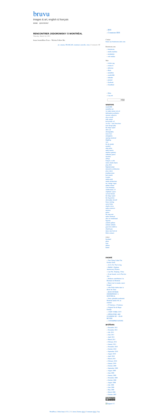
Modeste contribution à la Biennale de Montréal (115, 279)
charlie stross (110, 206)
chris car (108, 130)
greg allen (109, 165)
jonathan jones (110, 173)
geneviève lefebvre (111, 227)
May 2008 (111, 390)
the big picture (110, 198)
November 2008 (113, 378)
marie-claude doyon (112, 163)
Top (98, 412)
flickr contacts (110, 233)
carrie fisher (109, 204)
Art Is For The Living (115, 265)
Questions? (44, 23)
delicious (110, 68)
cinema (62, 45)
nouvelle (83, 45)
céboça (108, 158)
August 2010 (112, 354)
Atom (74, 412)
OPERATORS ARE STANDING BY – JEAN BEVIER (114, 316)
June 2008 (111, 387)
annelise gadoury (111, 152)
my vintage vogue (111, 183)
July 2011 (111, 332)
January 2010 (112, 363)
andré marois (110, 150)
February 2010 (112, 361)
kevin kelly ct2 (110, 121)
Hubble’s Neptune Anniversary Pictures (113, 268)
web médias (111, 56)
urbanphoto (109, 136)
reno (107, 243)
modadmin (111, 54)
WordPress (53, 412)
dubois (108, 245)
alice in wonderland (112, 218)
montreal (77, 45)
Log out (110, 95)
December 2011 (113, 327)
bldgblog (108, 140)
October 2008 (112, 380)
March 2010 (111, 359)
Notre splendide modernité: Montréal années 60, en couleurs (116, 300)
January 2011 (112, 344)
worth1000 (111, 75)
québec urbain (110, 185)
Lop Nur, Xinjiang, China (116, 272)
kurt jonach (109, 175)
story (88, 45)
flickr (109, 70)
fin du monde (110, 144)
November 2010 (113, 347)
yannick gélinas (110, 223)
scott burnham (110, 187)
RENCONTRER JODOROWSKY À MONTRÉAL (57, 33)
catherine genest (110, 154)
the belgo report (110, 127)
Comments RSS (114, 32)
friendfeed (111, 85)
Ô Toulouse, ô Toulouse (115, 305)
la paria (108, 177)
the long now (110, 214)
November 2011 (113, 330)
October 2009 (112, 366)
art (58, 45)
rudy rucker (109, 119)
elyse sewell (109, 117)
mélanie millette (110, 225)
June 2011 (111, 335)
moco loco (109, 134)
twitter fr (110, 65)
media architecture (111, 181)
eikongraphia (110, 132)
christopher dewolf (111, 200)
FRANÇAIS (69, 45)
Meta (109, 93)
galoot (107, 212)
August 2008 (112, 382)
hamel (107, 247)
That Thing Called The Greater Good (114, 261)
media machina (112, 52)
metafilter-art (110, 109)
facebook (110, 82)
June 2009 (111, 373)
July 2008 (111, 385)
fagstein (108, 220)
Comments (91, 412)
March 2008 (111, 392)
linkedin (110, 77)
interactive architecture (113, 169)
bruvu (41, 13)
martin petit (109, 179)
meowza (108, 210)
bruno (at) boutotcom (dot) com (115, 42)
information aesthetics (112, 113)
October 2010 (112, 349)
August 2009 (112, 370)
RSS (109, 29)
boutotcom (111, 49)
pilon (107, 241)
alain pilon (109, 148)
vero (107, 142)
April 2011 (111, 337)
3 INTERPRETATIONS (115, 321)
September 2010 (113, 351)
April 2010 (111, 356)
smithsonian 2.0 (110, 189)
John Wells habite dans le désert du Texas (115, 288)
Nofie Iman (61, 412)
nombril (108, 146)
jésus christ (109, 171)
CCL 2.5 (68, 412)
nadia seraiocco (110, 208)
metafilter (111, 73)
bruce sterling (110, 202)
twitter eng (111, 63)
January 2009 (112, 375)
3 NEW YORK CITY (114, 312)
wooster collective (111, 115)
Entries (81, 412)
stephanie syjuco (111, 192)
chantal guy (109, 229)
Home (35, 23)
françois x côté (110, 161)
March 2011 (111, 339)
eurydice (108, 156)
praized (110, 80)
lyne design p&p (111, 125)
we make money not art (113, 111)
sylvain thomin (110, 194)
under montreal (110, 216)
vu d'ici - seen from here (113, 123)
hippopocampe (110, 167)
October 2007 (112, 394)
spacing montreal (111, 138)
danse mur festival (111, 231)
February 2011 (112, 342)
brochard (108, 239)
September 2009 (113, 368)
